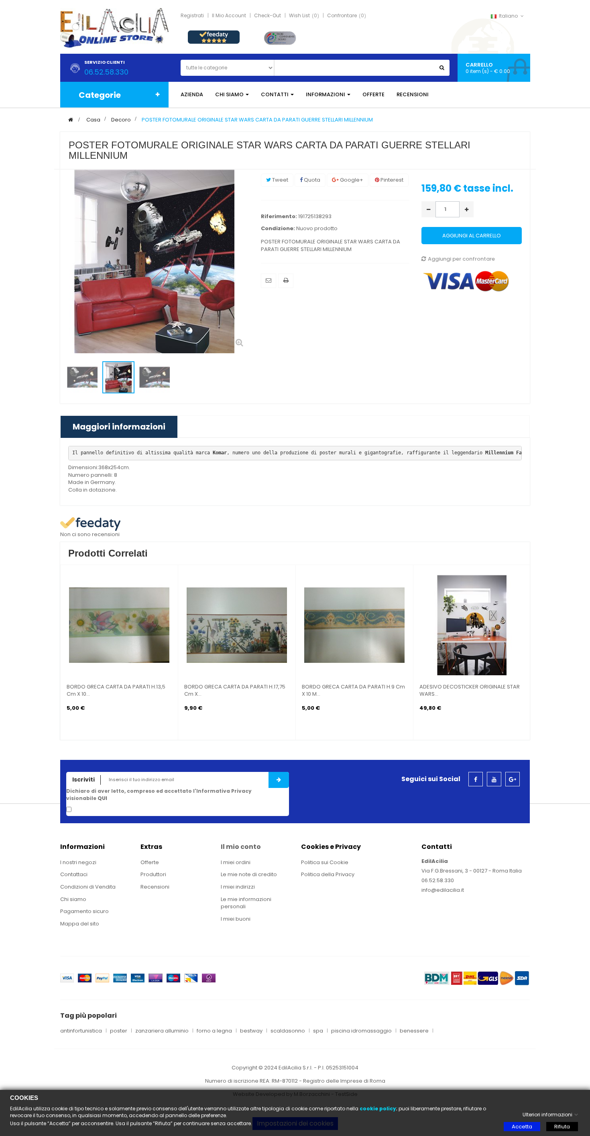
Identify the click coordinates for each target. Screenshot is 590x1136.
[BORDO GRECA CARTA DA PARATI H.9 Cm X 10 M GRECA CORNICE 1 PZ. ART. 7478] (354, 625)
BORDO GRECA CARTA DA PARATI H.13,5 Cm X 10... (116, 690)
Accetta (522, 1126)
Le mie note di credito (249, 874)
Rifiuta (562, 1126)
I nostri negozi (78, 862)
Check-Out (267, 15)
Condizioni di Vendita (88, 887)
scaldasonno (288, 1031)
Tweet (279, 180)
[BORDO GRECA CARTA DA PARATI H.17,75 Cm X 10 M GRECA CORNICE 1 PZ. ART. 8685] (237, 625)
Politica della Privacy (327, 874)
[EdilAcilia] (114, 27)
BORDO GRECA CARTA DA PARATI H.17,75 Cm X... (234, 690)
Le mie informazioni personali (246, 903)
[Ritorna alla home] (70, 120)
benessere (414, 1031)
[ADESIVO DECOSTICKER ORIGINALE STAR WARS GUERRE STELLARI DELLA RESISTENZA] (472, 625)
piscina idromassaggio (361, 1031)
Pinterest (391, 180)
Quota (311, 180)
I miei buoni (235, 919)
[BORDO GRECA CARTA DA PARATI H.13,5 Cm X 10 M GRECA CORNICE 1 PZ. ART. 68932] (119, 625)
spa (318, 1031)
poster (118, 1031)
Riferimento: (279, 216)
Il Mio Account (229, 15)
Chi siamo (73, 899)
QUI (102, 798)
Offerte (149, 862)
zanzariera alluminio (162, 1031)
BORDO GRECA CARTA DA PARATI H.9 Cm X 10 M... (353, 690)
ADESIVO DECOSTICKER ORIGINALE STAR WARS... (469, 690)
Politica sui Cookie (324, 862)
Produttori (153, 874)
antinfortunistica (81, 1031)
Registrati (192, 15)
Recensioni (154, 887)
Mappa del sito (79, 923)
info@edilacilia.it (442, 890)
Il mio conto (241, 846)
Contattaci (73, 874)
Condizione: (278, 228)
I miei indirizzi (238, 887)
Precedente (69, 378)
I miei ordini (235, 862)
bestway (251, 1031)
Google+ (351, 180)
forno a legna (214, 1031)
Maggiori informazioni (119, 426)
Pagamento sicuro (84, 911)
